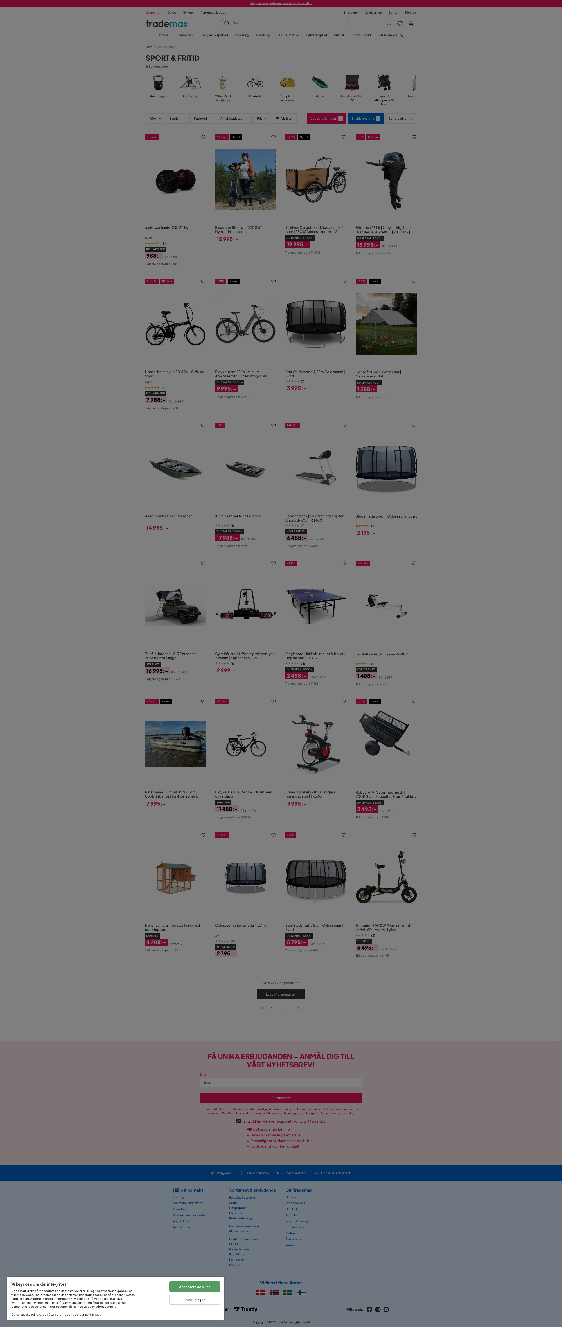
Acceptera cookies (195, 1287)
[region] (115, 1298)
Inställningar (195, 1299)
